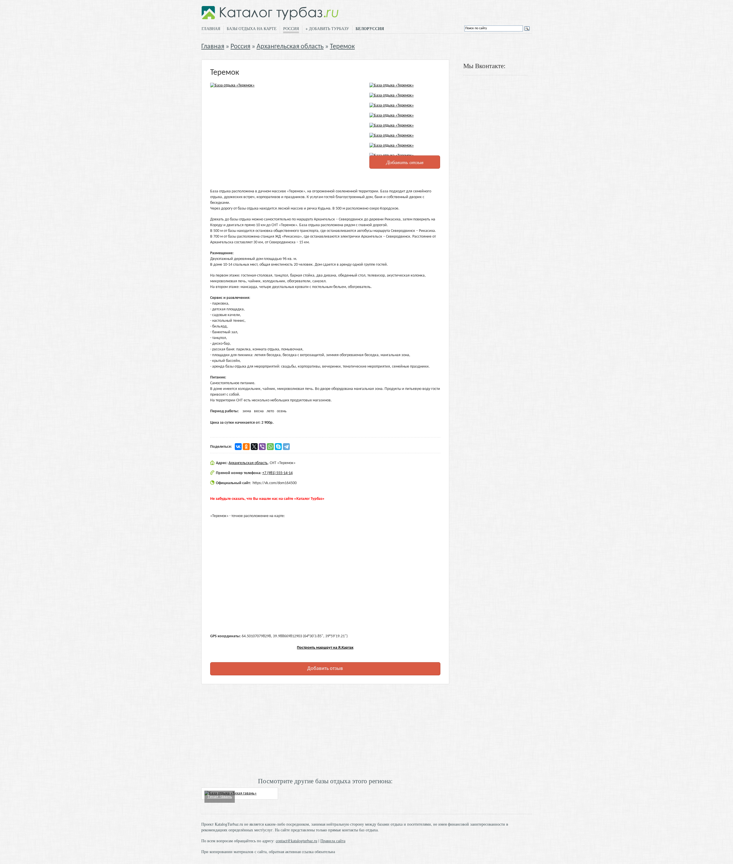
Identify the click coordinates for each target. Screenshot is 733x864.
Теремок (342, 46)
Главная (211, 28)
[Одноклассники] (246, 446)
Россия (291, 28)
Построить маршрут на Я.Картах (325, 648)
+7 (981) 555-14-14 (277, 473)
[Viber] (262, 446)
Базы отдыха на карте (252, 28)
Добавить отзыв (404, 162)
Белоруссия (370, 28)
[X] (254, 446)
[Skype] (278, 446)
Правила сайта (332, 840)
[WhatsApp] (270, 446)
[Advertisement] (325, 730)
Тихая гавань (219, 796)
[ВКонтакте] (238, 446)
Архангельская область (290, 46)
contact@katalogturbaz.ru (296, 840)
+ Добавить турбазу (327, 28)
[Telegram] (286, 446)
